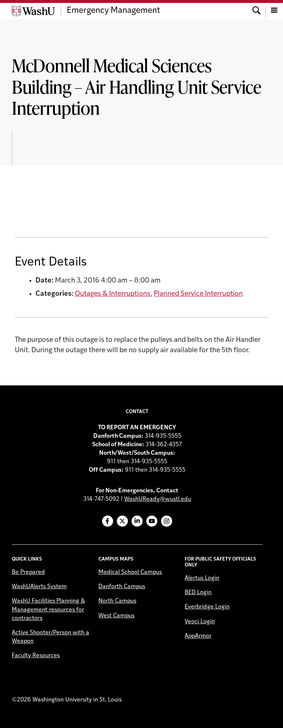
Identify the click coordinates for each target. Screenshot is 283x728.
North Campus (117, 601)
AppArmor (198, 636)
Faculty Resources (36, 656)
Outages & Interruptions (112, 294)
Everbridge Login (207, 607)
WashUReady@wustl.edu (157, 499)
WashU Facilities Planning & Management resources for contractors (48, 609)
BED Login (198, 593)
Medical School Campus (130, 572)
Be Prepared (28, 572)
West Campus (116, 616)
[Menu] (274, 11)
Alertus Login (202, 578)
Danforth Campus (121, 587)
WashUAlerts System (39, 587)
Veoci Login (200, 622)
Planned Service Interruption (198, 294)
